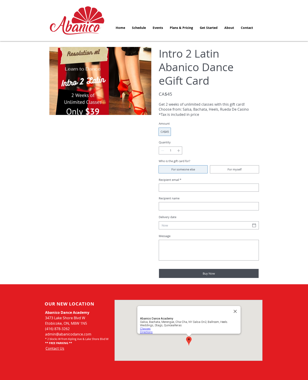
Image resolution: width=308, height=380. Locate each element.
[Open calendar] (254, 225)
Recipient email (170, 180)
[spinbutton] (170, 150)
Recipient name (169, 198)
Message (164, 236)
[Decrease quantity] (162, 150)
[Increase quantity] (179, 150)
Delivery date (167, 217)
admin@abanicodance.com (68, 334)
